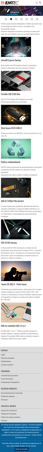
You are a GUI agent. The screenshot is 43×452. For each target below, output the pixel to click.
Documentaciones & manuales (12, 393)
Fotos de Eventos (7, 379)
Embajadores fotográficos (10, 382)
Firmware (4, 400)
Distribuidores (6, 361)
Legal (3, 355)
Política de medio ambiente (10, 417)
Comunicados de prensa (9, 376)
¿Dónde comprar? (7, 365)
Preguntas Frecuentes (8, 414)
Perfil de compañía (7, 358)
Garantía (4, 421)
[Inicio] (10, 3)
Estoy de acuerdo (22, 449)
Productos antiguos (8, 396)
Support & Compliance (9, 410)
